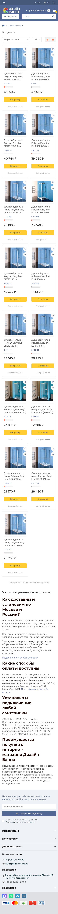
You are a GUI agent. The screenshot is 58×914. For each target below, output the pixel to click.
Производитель (16, 25)
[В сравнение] (25, 54)
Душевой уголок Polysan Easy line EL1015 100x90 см (40, 143)
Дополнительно (12, 846)
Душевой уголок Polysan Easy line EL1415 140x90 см (40, 76)
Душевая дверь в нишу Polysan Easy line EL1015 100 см (14, 209)
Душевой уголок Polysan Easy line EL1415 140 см (40, 276)
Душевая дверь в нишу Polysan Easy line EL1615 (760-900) (42, 409)
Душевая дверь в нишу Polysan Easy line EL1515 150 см (14, 476)
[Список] (53, 39)
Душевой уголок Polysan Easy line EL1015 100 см (40, 343)
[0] (54, 10)
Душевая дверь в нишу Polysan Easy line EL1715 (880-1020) (15, 409)
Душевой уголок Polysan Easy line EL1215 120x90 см (13, 143)
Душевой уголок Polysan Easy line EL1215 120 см (13, 343)
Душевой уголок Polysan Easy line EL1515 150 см (13, 276)
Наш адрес (9, 887)
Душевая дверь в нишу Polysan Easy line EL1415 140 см (41, 476)
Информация (10, 830)
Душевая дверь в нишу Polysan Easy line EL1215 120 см (14, 542)
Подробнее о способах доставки (20, 657)
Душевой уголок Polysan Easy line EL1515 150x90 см (13, 76)
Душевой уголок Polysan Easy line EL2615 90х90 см (40, 209)
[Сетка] (47, 39)
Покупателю (10, 838)
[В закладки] (25, 49)
